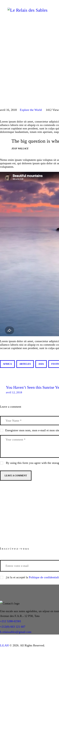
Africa (7, 364)
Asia (41, 364)
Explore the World (31, 109)
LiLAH (4, 645)
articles (25, 364)
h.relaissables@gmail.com (15, 632)
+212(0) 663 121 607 (12, 626)
